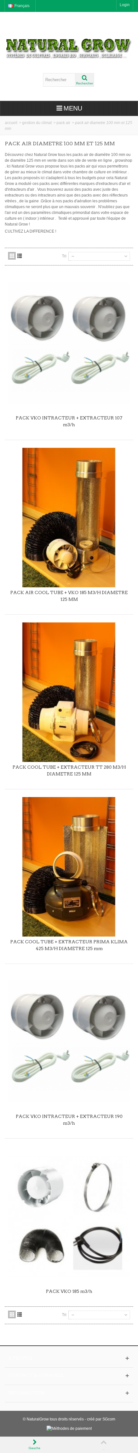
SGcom (108, 1419)
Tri (64, 256)
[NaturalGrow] (69, 45)
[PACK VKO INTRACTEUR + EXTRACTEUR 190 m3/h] (69, 1041)
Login (125, 5)
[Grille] (12, 256)
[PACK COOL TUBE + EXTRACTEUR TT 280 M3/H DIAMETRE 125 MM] (69, 692)
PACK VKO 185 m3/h (69, 1291)
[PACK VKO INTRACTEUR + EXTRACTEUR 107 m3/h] (69, 343)
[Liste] (19, 256)
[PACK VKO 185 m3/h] (69, 1216)
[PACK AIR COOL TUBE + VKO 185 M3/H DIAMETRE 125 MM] (69, 517)
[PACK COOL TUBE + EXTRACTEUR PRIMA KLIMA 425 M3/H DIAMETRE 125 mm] (69, 867)
